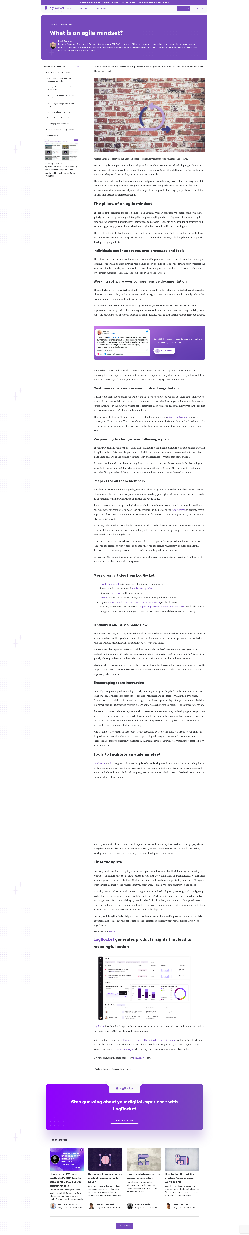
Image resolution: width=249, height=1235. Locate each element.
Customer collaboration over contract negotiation (61, 96)
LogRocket (104, 939)
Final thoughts (52, 136)
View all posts (124, 1226)
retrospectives (179, 510)
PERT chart (116, 593)
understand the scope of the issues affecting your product (148, 1040)
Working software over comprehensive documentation (62, 88)
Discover (104, 597)
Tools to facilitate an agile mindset (61, 130)
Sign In (200, 9)
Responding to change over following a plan (61, 105)
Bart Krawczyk (181, 1204)
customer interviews (177, 417)
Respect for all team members (58, 112)
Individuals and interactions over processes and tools (59, 80)
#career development (121, 1069)
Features (84, 9)
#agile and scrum (102, 1069)
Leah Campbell (65, 41)
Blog (69, 9)
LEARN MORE (50, 176)
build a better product (142, 588)
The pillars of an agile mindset (59, 72)
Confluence (99, 763)
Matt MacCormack (67, 1204)
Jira (111, 763)
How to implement (109, 584)
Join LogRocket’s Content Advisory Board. (163, 606)
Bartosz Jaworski (105, 1204)
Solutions (102, 9)
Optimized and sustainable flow (59, 118)
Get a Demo (183, 9)
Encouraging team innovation (58, 124)
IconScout (112, 931)
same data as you (125, 1049)
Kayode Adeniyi (142, 1204)
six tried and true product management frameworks (134, 602)
